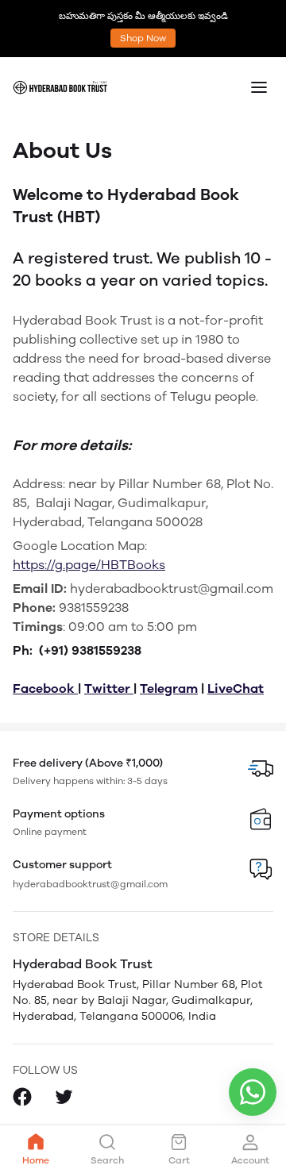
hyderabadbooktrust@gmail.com (90, 884)
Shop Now (143, 38)
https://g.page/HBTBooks (89, 564)
